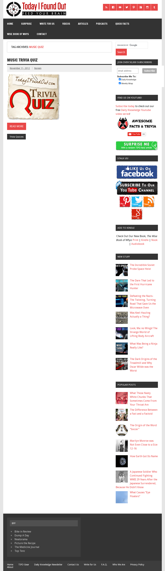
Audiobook (137, 243)
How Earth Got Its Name (144, 456)
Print (135, 240)
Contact (42, 34)
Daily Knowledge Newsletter (48, 564)
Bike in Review (23, 531)
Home (10, 23)
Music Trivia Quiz (22, 60)
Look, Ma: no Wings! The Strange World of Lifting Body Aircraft (143, 332)
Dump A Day (22, 535)
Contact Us (73, 564)
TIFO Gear (23, 564)
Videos (66, 23)
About (10, 567)
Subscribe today (125, 106)
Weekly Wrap (127, 83)
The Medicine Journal (27, 547)
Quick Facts (122, 23)
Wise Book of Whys (18, 34)
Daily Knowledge (128, 80)
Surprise (26, 23)
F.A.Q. (104, 564)
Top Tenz (20, 550)
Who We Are (118, 564)
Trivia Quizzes (17, 136)
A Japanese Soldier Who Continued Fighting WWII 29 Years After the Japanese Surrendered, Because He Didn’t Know (136, 479)
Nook (154, 240)
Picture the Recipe (25, 543)
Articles (83, 23)
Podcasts (101, 23)
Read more (17, 126)
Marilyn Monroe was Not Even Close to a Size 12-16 (143, 444)
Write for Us (47, 23)
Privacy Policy (137, 564)
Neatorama (21, 539)
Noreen (37, 68)
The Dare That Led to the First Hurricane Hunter (142, 284)
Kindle (145, 240)
